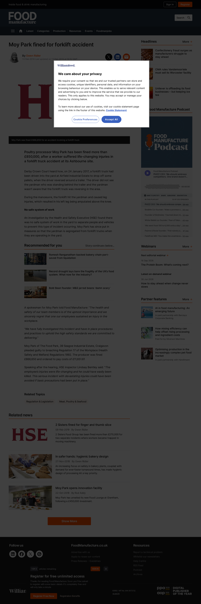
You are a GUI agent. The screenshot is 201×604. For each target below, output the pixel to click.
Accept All (111, 119)
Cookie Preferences (85, 119)
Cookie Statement (116, 110)
